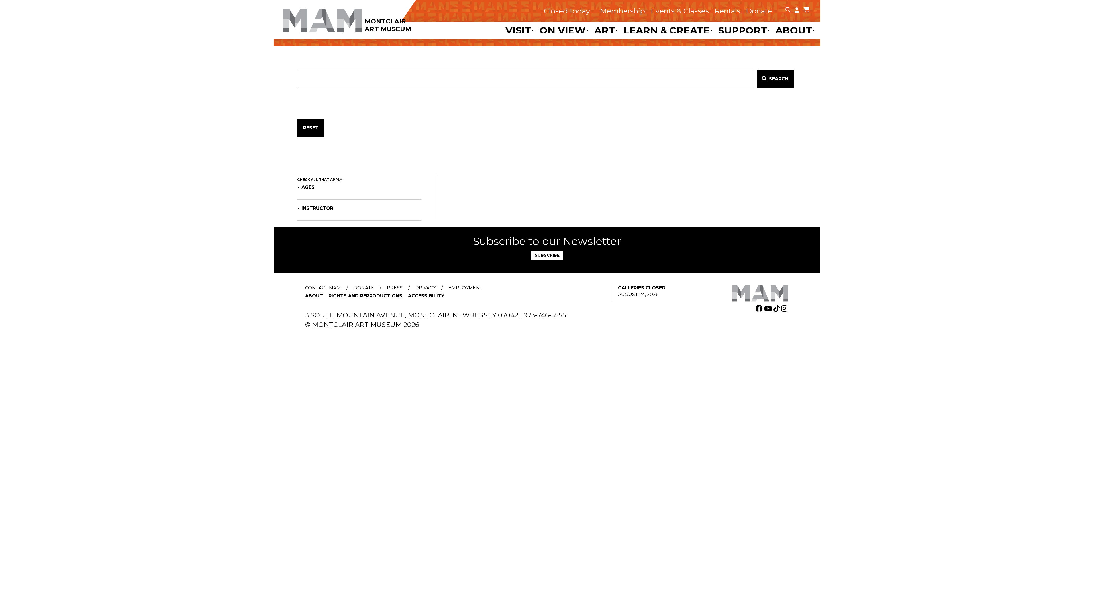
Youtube (768, 308)
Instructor (317, 208)
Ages (308, 187)
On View (563, 30)
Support (742, 30)
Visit (518, 30)
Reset (311, 128)
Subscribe (547, 255)
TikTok (777, 308)
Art (604, 30)
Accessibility (426, 296)
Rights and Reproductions (365, 296)
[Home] (358, 16)
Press (395, 288)
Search (778, 79)
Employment (465, 288)
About (793, 30)
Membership (622, 11)
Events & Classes (680, 11)
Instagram (785, 308)
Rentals (727, 11)
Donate (759, 11)
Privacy (425, 288)
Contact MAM (323, 288)
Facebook (760, 308)
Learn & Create (666, 30)
